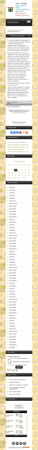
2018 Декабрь (13, 339)
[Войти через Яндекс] (20, 132)
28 (15, 177)
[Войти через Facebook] (17, 132)
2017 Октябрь (13, 302)
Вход (22, 112)
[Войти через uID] (11, 132)
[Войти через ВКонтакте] (14, 132)
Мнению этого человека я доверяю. (18, 385)
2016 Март (12, 251)
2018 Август (12, 328)
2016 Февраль (13, 248)
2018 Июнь (12, 323)
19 (9, 175)
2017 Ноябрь (12, 304)
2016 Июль (12, 262)
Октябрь (19, 30)
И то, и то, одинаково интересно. (18, 365)
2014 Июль (12, 198)
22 (19, 175)
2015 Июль (12, 230)
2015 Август (12, 232)
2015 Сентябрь (13, 235)
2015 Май (11, 224)
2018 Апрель (12, 318)
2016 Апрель (12, 254)
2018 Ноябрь (12, 336)
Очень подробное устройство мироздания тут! (17, 388)
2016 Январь (12, 246)
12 (9, 172)
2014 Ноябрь (12, 208)
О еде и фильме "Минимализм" (16, 142)
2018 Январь (12, 310)
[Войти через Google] (23, 132)
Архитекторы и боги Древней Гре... (17, 151)
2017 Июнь (12, 291)
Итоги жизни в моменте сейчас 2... (17, 147)
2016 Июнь (12, 259)
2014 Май (11, 192)
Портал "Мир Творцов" (15, 391)
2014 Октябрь (13, 206)
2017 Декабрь (13, 307)
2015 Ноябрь (12, 240)
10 (25, 170)
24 (25, 175)
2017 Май (11, 288)
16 (22, 172)
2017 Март (12, 283)
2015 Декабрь (13, 243)
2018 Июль (12, 326)
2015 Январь (12, 214)
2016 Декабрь (13, 275)
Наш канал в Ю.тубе (14, 394)
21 (15, 175)
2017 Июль (12, 294)
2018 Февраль (13, 312)
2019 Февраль (13, 344)
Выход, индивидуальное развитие (17, 144)
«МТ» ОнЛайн (21, 3)
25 (28, 175)
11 (28, 170)
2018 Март (12, 315)
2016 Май (11, 256)
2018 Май (11, 320)
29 (19, 177)
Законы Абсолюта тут (15, 382)
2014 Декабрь (13, 211)
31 (25, 177)
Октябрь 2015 (19, 161)
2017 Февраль (13, 280)
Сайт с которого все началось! (17, 379)
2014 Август (12, 200)
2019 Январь (12, 342)
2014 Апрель (12, 190)
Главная (10, 30)
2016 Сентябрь (13, 267)
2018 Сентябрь (13, 331)
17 (25, 172)
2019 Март (12, 347)
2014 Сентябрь (13, 203)
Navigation (13, 22)
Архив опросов (19, 369)
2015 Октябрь (13, 238)
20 (12, 175)
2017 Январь (12, 278)
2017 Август (12, 296)
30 (22, 177)
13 (12, 172)
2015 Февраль (13, 216)
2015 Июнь (12, 227)
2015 (14, 30)
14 (15, 172)
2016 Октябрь (13, 270)
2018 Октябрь (13, 334)
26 (9, 177)
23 (22, 175)
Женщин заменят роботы (14, 149)
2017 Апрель (12, 286)
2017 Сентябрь (13, 299)
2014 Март (12, 187)
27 (12, 177)
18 (28, 172)
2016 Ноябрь (12, 272)
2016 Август (12, 264)
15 (19, 172)
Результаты (11, 369)
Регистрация (17, 112)
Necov (15, 102)
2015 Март (12, 219)
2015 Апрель (12, 222)
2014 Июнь (12, 195)
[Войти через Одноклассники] (26, 132)
